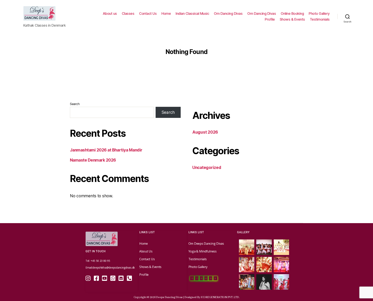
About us (110, 13)
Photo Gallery (319, 13)
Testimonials (320, 19)
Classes (128, 13)
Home (166, 13)
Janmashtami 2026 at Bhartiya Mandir (106, 150)
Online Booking (292, 13)
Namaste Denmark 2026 (93, 160)
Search (74, 104)
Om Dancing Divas (228, 13)
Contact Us (148, 13)
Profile (270, 19)
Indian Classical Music (192, 13)
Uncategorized (206, 167)
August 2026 (205, 132)
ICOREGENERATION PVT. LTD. (220, 297)
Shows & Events (292, 19)
